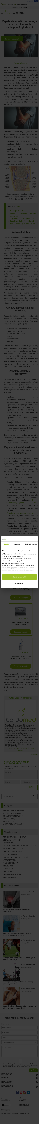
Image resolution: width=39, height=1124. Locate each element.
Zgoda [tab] (6, 544)
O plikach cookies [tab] (31, 544)
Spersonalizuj (18, 583)
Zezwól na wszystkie (19, 577)
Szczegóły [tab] (17, 544)
